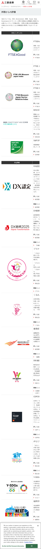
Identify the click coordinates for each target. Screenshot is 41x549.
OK (32, 546)
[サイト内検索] (29, 2)
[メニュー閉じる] (38, 2)
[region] (20, 536)
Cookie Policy (28, 542)
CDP (36, 430)
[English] (23, 2)
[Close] (38, 526)
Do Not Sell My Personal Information (13, 546)
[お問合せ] (34, 2)
